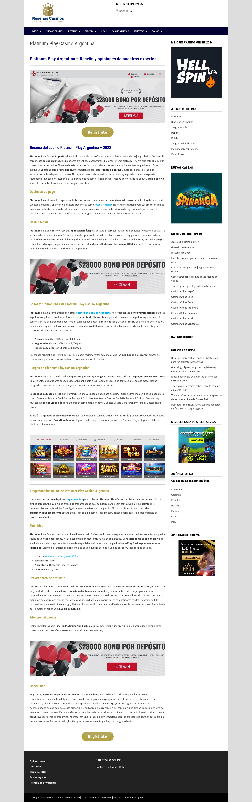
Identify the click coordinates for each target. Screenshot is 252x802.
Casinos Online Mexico (183, 318)
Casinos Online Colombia (184, 313)
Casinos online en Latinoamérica (190, 480)
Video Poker (177, 154)
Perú (174, 521)
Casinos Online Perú (182, 302)
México (175, 511)
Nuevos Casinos (55, 31)
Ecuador (175, 500)
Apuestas (139, 31)
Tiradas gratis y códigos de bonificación (193, 286)
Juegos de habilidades (183, 143)
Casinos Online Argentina (184, 307)
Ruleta (174, 138)
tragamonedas (74, 499)
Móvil (104, 31)
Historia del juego (181, 252)
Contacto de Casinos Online (111, 767)
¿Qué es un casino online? (185, 241)
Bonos (155, 31)
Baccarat (176, 116)
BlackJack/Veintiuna (182, 122)
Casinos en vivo (120, 31)
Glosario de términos (182, 247)
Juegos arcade (179, 127)
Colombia (176, 494)
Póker (174, 132)
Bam (142, 797)
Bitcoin (89, 31)
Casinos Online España (183, 291)
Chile (173, 516)
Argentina (176, 489)
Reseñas (72, 31)
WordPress (132, 797)
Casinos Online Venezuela (185, 323)
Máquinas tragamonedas (184, 149)
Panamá (176, 505)
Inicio (35, 31)
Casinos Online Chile (182, 296)
